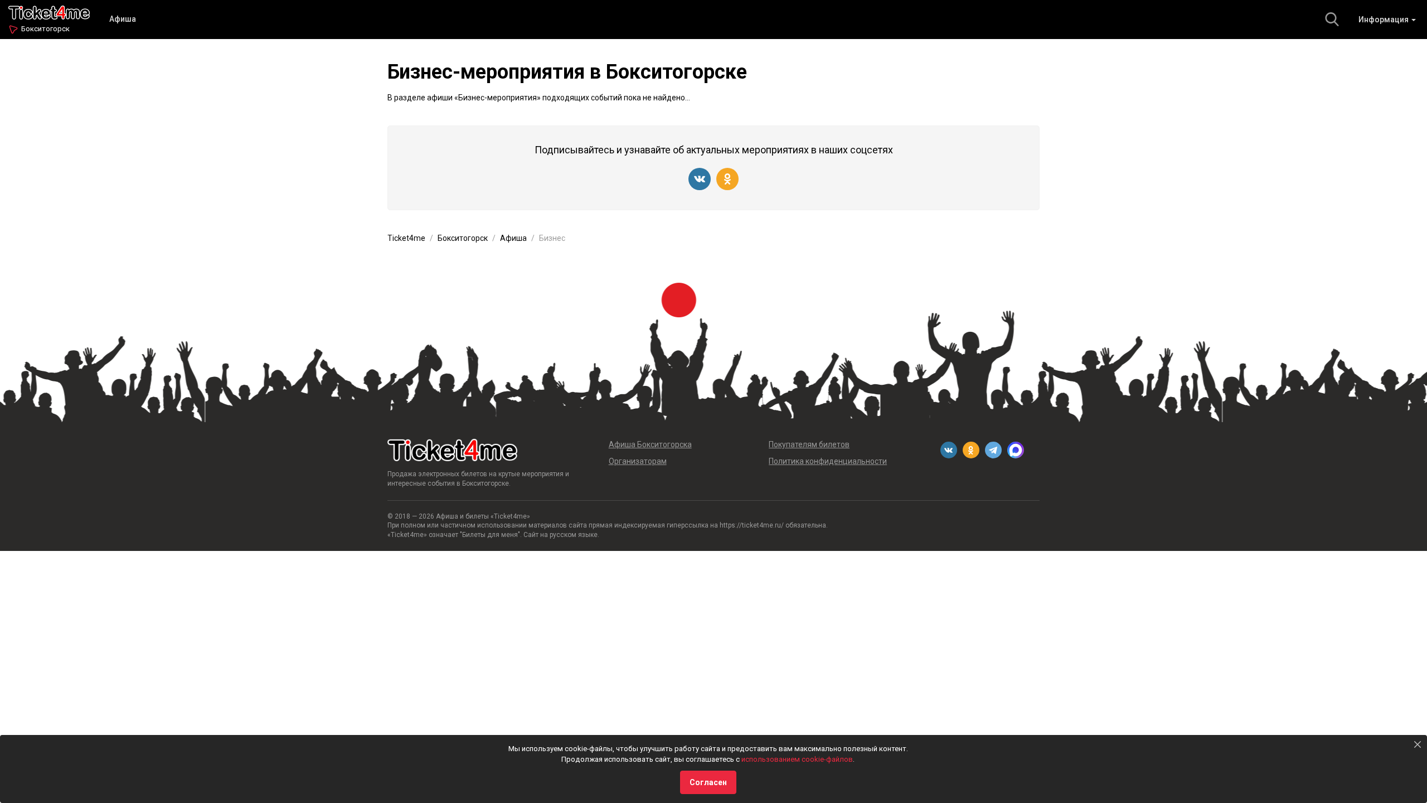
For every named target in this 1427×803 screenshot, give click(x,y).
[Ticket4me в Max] (1015, 450)
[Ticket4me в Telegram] (993, 450)
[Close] (1417, 744)
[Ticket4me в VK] (699, 179)
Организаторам (638, 461)
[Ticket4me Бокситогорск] (49, 11)
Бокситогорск (45, 29)
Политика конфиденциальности (828, 461)
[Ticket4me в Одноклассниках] (727, 179)
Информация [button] (1384, 19)
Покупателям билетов (809, 444)
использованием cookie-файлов (797, 759)
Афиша (122, 18)
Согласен (708, 782)
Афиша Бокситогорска (650, 444)
